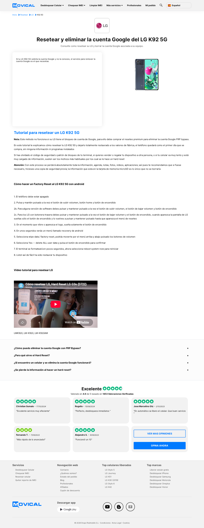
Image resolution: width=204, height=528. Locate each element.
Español (175, 5)
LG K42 (108, 487)
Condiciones (105, 523)
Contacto (64, 470)
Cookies (126, 523)
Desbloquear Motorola (160, 480)
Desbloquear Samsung (160, 476)
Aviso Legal (116, 523)
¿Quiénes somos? (68, 473)
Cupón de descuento (70, 490)
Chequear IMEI (75, 5)
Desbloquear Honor (159, 487)
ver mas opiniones (159, 433)
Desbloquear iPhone (159, 473)
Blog (62, 480)
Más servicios (113, 5)
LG (32, 15)
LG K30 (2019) (111, 480)
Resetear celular (22, 476)
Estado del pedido (68, 476)
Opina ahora (159, 445)
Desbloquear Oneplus (160, 483)
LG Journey (110, 473)
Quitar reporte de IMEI (25, 480)
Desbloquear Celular (51, 5)
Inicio (14, 15)
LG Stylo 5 (110, 470)
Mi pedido (150, 5)
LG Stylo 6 (110, 483)
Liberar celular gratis (159, 470)
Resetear (24, 15)
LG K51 (108, 476)
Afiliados (64, 487)
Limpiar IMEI (96, 5)
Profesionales (134, 5)
